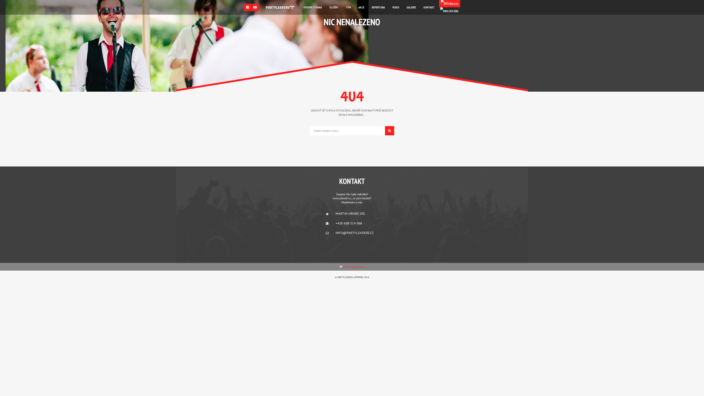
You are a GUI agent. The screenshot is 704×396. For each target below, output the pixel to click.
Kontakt (428, 7)
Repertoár (378, 7)
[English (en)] (449, 11)
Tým (348, 7)
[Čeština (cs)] (449, 3)
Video (395, 7)
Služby (333, 7)
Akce (361, 7)
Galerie (411, 7)
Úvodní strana (313, 7)
